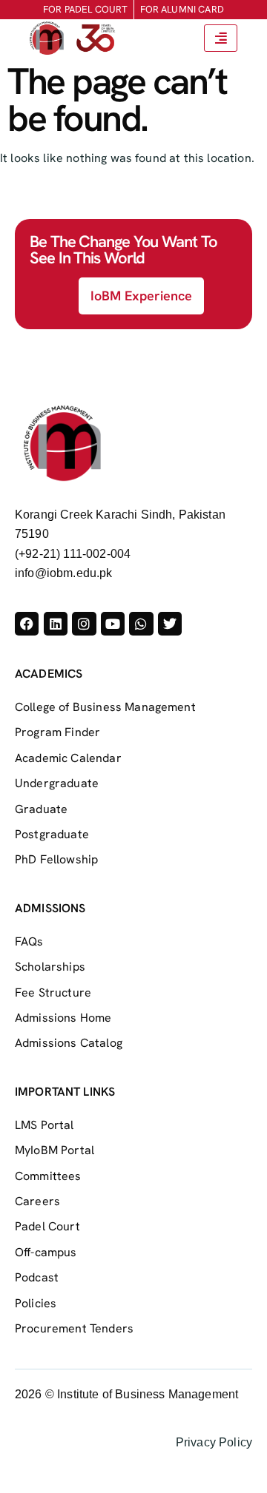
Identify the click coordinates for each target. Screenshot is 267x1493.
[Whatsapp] (141, 624)
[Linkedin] (55, 624)
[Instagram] (84, 624)
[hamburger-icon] (220, 38)
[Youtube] (113, 624)
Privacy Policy (214, 1442)
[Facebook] (27, 624)
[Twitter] (170, 624)
